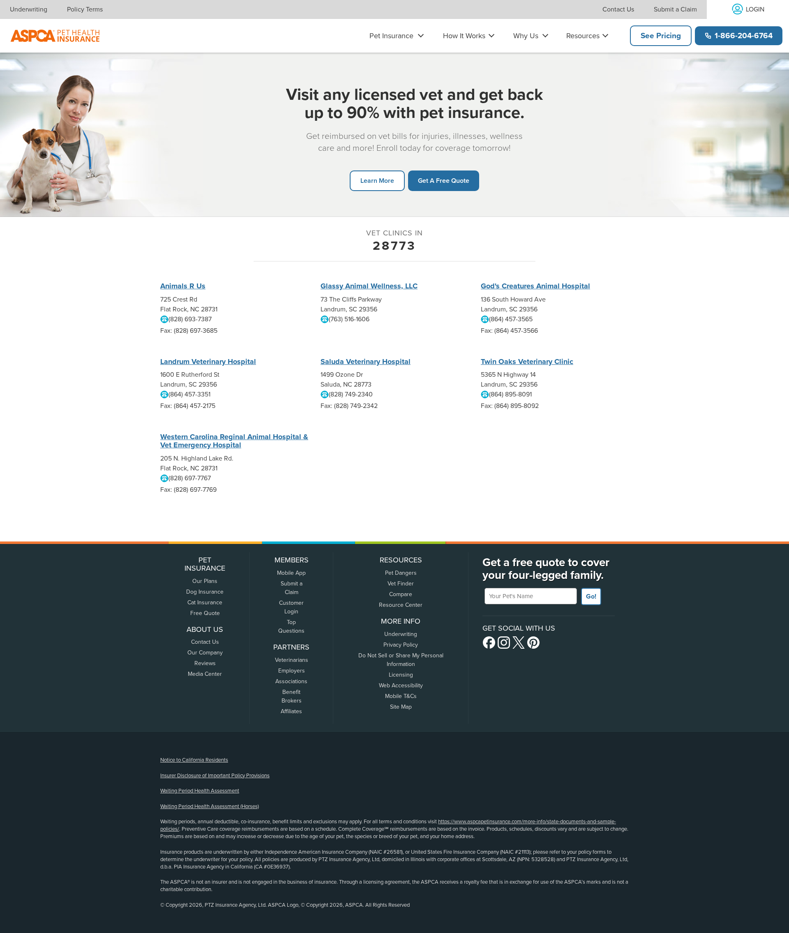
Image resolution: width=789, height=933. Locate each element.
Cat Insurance (204, 602)
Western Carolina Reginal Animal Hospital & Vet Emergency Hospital (234, 440)
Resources (583, 35)
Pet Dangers (401, 572)
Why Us (525, 35)
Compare (400, 594)
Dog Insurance (205, 591)
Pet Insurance (391, 35)
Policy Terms (85, 9)
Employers (291, 670)
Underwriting (28, 9)
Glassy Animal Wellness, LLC (369, 285)
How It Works (464, 35)
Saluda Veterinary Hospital (366, 361)
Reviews (205, 663)
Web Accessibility (401, 685)
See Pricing (661, 35)
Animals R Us (182, 285)
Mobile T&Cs (401, 696)
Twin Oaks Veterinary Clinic (527, 361)
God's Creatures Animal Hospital (535, 285)
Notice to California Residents (194, 760)
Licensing (401, 674)
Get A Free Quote (443, 180)
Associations (291, 681)
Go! (591, 596)
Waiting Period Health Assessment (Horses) (209, 806)
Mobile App (291, 572)
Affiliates (291, 711)
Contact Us (618, 9)
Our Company (205, 652)
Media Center (205, 673)
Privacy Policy (400, 644)
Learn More (377, 180)
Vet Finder (401, 583)
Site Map (401, 706)
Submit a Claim (675, 9)
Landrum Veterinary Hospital (208, 361)
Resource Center (400, 604)
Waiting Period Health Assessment (199, 791)
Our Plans (204, 581)
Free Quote (205, 613)
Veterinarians (291, 660)
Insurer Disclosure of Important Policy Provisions (215, 775)
